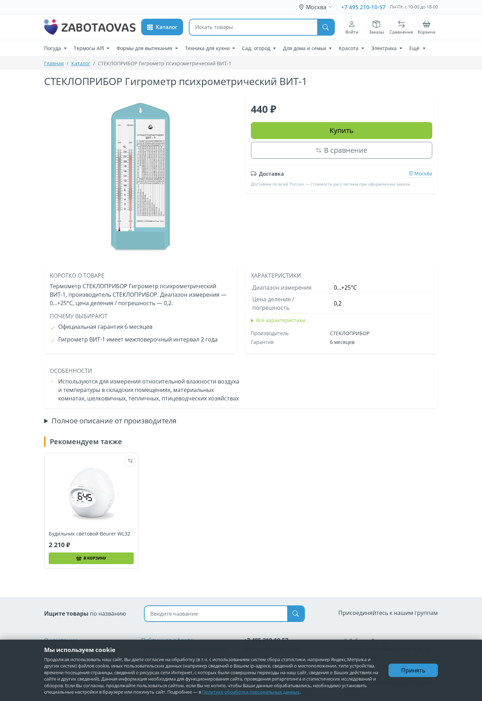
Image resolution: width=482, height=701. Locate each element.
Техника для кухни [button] (208, 48)
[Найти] (325, 27)
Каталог (80, 63)
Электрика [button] (384, 48)
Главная (54, 63)
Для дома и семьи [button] (305, 48)
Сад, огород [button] (257, 48)
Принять (413, 670)
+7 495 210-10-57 (363, 7)
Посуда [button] (53, 48)
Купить (342, 130)
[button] (162, 27)
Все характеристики (280, 320)
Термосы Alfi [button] (90, 48)
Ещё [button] (415, 48)
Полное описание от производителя (114, 421)
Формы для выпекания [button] (145, 48)
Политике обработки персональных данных (251, 692)
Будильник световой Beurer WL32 (89, 534)
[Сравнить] (130, 461)
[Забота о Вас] (89, 27)
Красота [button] (349, 48)
